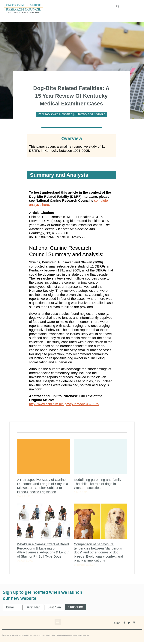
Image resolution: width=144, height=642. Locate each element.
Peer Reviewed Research (55, 114)
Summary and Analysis (89, 114)
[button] (58, 622)
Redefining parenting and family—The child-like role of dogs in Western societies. (99, 484)
